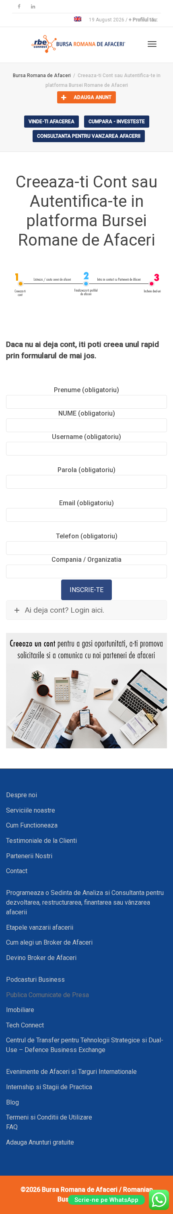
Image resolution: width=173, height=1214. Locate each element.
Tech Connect (25, 1025)
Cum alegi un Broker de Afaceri (49, 942)
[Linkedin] (32, 6)
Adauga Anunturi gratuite (40, 1142)
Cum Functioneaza (32, 825)
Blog (12, 1102)
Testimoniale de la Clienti (41, 840)
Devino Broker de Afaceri (41, 958)
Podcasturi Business (35, 979)
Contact (16, 871)
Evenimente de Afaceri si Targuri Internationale (71, 1071)
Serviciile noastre (30, 810)
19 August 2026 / (123, 20)
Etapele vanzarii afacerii (39, 927)
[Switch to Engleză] (77, 20)
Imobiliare (20, 1010)
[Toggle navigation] (152, 44)
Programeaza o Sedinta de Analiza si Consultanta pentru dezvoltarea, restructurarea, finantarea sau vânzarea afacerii (85, 902)
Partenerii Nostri (29, 856)
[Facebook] (19, 6)
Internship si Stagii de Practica (49, 1087)
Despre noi (21, 795)
